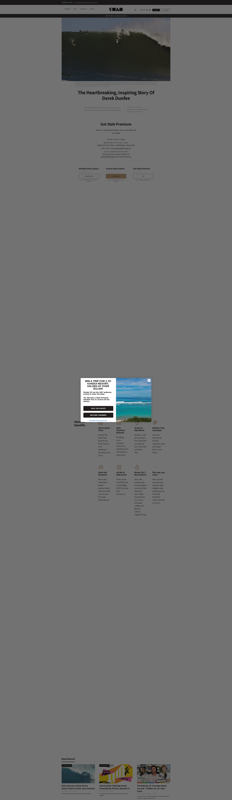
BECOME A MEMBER (98, 415)
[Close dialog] (149, 380)
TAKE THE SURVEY (98, 408)
